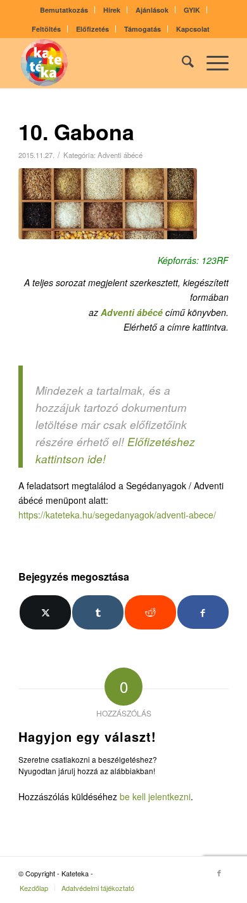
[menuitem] (64, 9)
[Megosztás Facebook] (203, 612)
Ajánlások (152, 10)
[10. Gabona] (107, 204)
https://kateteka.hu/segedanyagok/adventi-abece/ (117, 514)
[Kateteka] (102, 62)
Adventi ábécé (120, 155)
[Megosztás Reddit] (150, 612)
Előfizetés (92, 29)
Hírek (111, 10)
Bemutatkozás (64, 10)
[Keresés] (181, 62)
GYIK (192, 10)
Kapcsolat (193, 29)
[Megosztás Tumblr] (98, 612)
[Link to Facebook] (219, 872)
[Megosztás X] (45, 612)
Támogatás (142, 29)
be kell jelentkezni (155, 796)
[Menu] (211, 62)
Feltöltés (46, 29)
